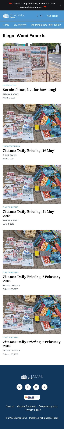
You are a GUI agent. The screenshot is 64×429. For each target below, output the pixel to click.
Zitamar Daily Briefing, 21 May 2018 (28, 213)
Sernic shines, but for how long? (30, 90)
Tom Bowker (10, 155)
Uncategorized (11, 146)
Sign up (10, 406)
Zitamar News (10, 94)
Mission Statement (26, 406)
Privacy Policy (33, 410)
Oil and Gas (20, 25)
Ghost (47, 418)
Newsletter (9, 85)
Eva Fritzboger (11, 285)
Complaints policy (48, 406)
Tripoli (55, 418)
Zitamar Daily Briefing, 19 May (28, 151)
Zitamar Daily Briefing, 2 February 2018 (32, 344)
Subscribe (53, 15)
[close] (60, 5)
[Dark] (37, 15)
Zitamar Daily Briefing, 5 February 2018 (32, 279)
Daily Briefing (10, 207)
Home (6, 25)
